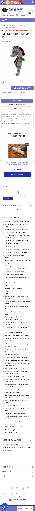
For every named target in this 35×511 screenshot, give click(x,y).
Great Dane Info (10, 246)
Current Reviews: (6, 92)
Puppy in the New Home (12, 444)
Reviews (17, 108)
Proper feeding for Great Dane (14, 271)
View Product (19, 174)
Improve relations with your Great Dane (17, 360)
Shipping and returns (17, 104)
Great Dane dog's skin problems (15, 413)
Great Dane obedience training (14, 376)
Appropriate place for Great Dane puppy (17, 221)
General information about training (15, 232)
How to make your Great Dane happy (16, 357)
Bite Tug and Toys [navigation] (11, 25)
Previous (2, 160)
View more (8, 198)
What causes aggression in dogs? (15, 368)
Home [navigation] (4, 25)
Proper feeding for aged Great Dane (16, 268)
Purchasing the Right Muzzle (14, 274)
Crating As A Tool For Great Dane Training (18, 447)
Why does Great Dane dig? (13, 288)
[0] (29, 14)
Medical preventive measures (14, 266)
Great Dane (8, 450)
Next (33, 160)
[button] (31, 19)
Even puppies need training (13, 332)
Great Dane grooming (12, 243)
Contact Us (22, 15)
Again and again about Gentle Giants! (16, 335)
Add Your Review (19, 92)
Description (17, 101)
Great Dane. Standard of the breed (16, 252)
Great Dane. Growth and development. (17, 249)
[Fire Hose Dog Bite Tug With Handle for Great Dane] (17, 151)
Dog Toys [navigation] (20, 25)
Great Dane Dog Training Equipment (16, 240)
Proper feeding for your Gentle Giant (16, 349)
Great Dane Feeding (11, 405)
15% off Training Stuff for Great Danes (17, 427)
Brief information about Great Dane (16, 229)
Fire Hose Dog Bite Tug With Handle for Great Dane (17, 164)
